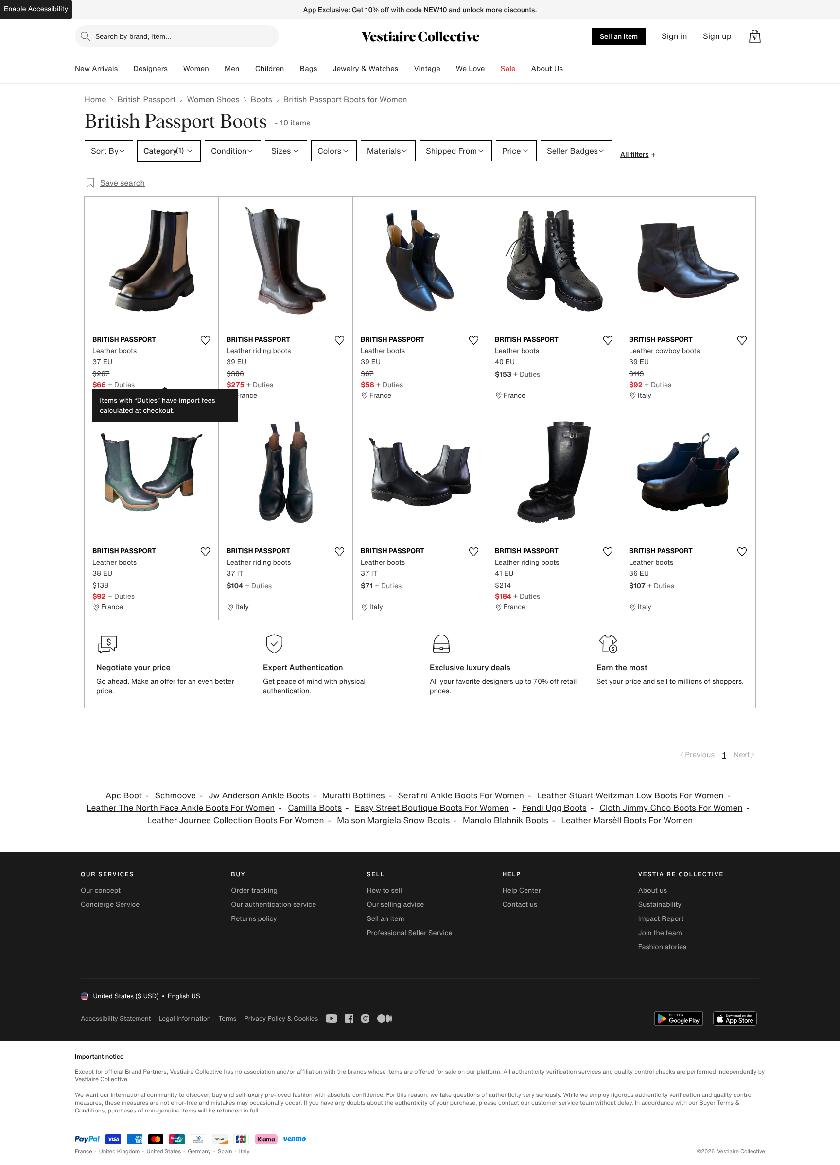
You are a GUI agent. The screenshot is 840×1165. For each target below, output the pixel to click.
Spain (225, 1151)
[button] (755, 36)
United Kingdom (119, 1151)
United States (164, 1151)
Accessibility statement (116, 1018)
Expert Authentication (303, 667)
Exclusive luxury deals (470, 667)
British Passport (146, 99)
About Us (547, 68)
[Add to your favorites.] (205, 340)
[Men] (247, 68)
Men (232, 68)
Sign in (674, 36)
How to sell (384, 890)
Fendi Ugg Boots (554, 808)
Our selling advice (395, 905)
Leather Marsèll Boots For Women (627, 820)
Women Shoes (213, 99)
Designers (150, 68)
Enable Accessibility (36, 9)
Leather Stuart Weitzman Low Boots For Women (630, 796)
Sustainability (660, 905)
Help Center (522, 890)
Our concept (101, 890)
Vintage (427, 68)
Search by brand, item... (133, 36)
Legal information (184, 1018)
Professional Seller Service (409, 933)
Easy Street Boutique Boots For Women (432, 808)
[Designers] (175, 68)
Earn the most (622, 667)
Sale (508, 68)
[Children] (292, 68)
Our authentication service (273, 905)
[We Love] (493, 68)
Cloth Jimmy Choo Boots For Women (671, 808)
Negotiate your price (133, 667)
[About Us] (571, 68)
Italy (244, 1151)
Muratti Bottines (353, 796)
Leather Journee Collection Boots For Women (235, 820)
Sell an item (619, 36)
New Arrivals (96, 68)
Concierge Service (110, 905)
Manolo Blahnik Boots (505, 820)
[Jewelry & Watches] (406, 68)
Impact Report (661, 919)
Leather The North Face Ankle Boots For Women (181, 808)
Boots (261, 99)
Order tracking (254, 890)
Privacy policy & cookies (281, 1018)
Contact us (520, 905)
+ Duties (121, 384)
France (83, 1151)
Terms (227, 1018)
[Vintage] (448, 68)
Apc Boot (123, 796)
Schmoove (175, 796)
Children (269, 68)
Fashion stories (662, 947)
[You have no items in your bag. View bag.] (755, 36)
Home (95, 99)
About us (652, 890)
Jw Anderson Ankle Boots (259, 796)
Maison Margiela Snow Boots (393, 820)
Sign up (717, 36)
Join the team (660, 933)
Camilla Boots (315, 808)
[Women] (217, 68)
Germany (199, 1151)
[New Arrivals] (125, 68)
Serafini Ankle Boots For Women (461, 796)
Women (196, 68)
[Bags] (325, 68)
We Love (470, 68)
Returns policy (254, 919)
